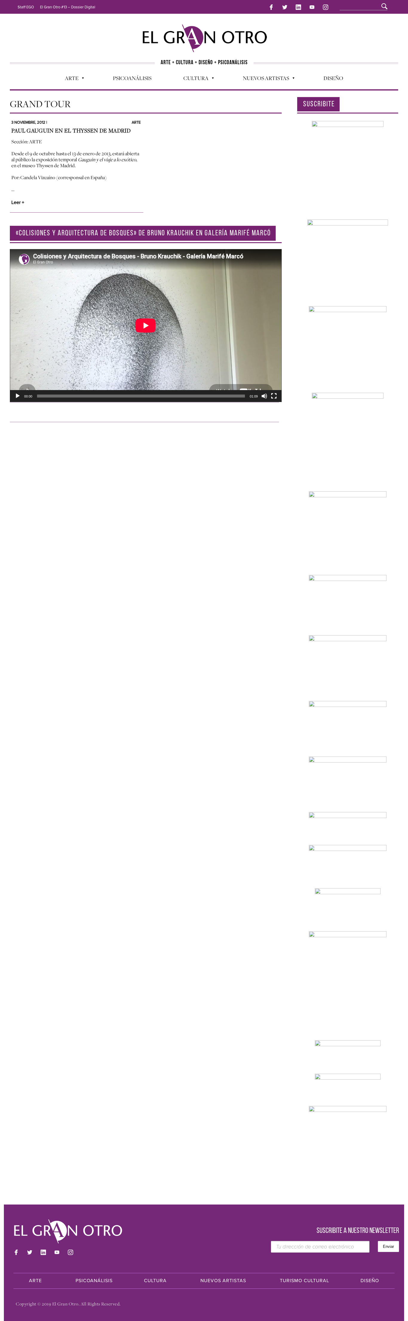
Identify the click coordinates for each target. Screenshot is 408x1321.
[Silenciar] (264, 396)
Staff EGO (26, 7)
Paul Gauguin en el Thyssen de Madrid (71, 130)
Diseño (333, 78)
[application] (146, 325)
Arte (69, 79)
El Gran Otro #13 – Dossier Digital (67, 7)
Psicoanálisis (132, 78)
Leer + (17, 202)
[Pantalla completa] (274, 396)
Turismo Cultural (304, 1281)
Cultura (192, 79)
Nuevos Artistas (263, 79)
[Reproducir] (18, 396)
